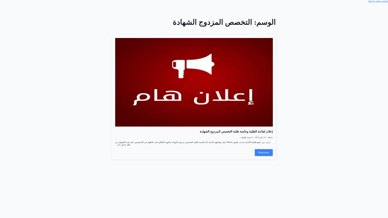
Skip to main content (378, 1)
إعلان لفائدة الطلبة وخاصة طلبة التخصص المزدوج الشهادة (236, 131)
